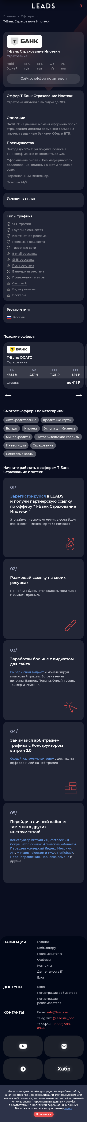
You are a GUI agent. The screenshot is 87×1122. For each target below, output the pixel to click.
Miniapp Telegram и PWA (36, 853)
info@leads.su (57, 1012)
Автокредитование (21, 420)
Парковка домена (55, 857)
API (12, 853)
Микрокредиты (18, 437)
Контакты (44, 966)
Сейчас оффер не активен (43, 78)
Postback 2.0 (59, 840)
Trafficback (65, 853)
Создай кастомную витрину (32, 759)
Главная (43, 942)
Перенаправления (25, 857)
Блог (41, 977)
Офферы (44, 960)
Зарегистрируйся (28, 496)
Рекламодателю (49, 954)
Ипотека (30, 428)
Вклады (12, 428)
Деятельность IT (50, 971)
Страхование (43, 445)
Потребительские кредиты (58, 437)
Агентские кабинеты (59, 844)
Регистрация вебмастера (57, 993)
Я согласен (43, 1114)
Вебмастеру (46, 948)
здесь (68, 1108)
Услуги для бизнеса (59, 428)
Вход (41, 987)
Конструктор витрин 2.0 (29, 840)
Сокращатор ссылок (26, 844)
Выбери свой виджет (27, 672)
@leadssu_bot (63, 1018)
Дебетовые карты (20, 454)
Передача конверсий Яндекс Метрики (40, 848)
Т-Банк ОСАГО (20, 358)
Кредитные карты (57, 420)
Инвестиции (16, 445)
